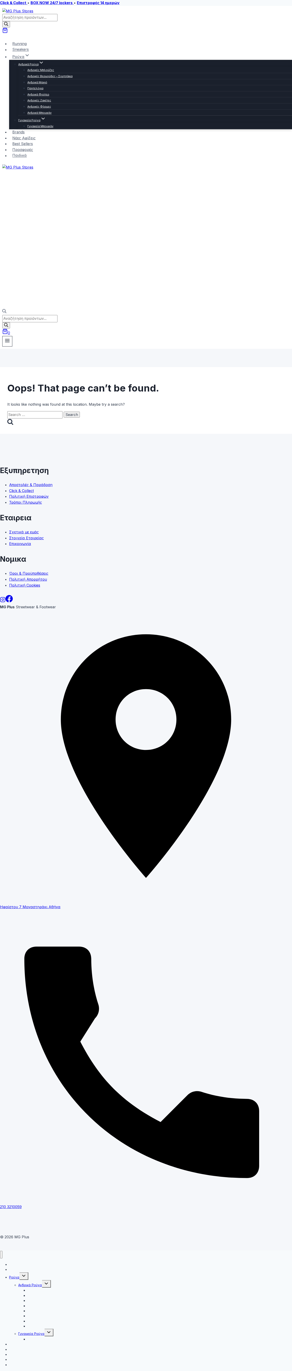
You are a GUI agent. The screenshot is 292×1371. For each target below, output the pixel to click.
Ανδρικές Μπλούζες (40, 70)
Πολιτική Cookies (24, 585)
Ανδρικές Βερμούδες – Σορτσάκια (50, 76)
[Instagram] (2, 601)
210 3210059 (11, 1206)
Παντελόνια (35, 88)
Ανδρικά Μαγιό (37, 82)
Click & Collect (21, 490)
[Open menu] (7, 341)
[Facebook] (9, 601)
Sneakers (20, 49)
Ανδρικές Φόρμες (39, 106)
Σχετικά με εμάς (24, 532)
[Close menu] (1, 1254)
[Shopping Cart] (5, 31)
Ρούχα (14, 1277)
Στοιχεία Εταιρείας (26, 538)
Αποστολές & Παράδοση (30, 484)
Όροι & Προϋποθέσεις (28, 573)
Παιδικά (19, 155)
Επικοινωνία (20, 543)
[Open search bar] (4, 312)
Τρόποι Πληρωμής (25, 502)
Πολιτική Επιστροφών (29, 496)
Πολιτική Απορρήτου (28, 579)
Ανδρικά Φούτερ (38, 94)
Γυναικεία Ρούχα (31, 1334)
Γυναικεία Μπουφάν (40, 126)
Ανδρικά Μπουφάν (39, 112)
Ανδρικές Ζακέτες (39, 100)
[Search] (6, 24)
